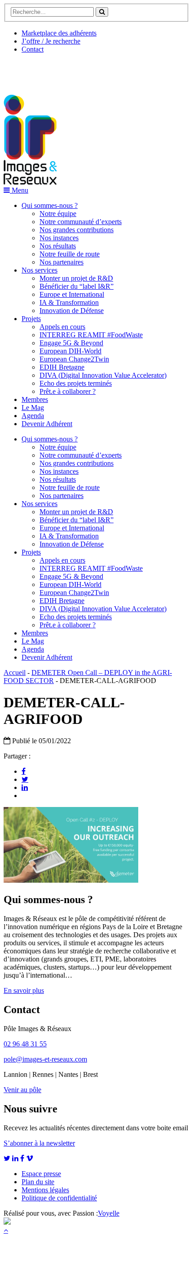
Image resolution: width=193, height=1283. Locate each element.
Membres (35, 399)
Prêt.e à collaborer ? (67, 391)
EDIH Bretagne (61, 367)
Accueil (15, 672)
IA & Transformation (69, 302)
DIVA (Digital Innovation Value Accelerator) (103, 375)
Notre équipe (57, 213)
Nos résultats (57, 246)
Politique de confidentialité (59, 1198)
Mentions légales (45, 1190)
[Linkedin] (25, 787)
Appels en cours (62, 327)
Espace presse (41, 1173)
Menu (19, 190)
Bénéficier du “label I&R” (76, 286)
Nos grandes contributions (76, 230)
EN (37, 70)
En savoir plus (24, 990)
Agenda (33, 415)
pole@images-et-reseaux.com (45, 1059)
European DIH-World (70, 351)
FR (70, 70)
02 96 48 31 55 (25, 1044)
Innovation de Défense (71, 310)
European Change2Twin (74, 359)
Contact (33, 49)
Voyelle (108, 1213)
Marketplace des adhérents (59, 33)
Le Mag (33, 407)
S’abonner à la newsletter (39, 1143)
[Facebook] (24, 771)
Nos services (39, 270)
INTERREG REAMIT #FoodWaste (91, 335)
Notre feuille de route (69, 254)
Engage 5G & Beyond (71, 343)
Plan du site (38, 1182)
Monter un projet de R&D (76, 278)
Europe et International (71, 294)
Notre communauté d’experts (80, 221)
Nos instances (59, 238)
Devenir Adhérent (47, 424)
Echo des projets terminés (75, 383)
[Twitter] (25, 779)
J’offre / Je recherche (51, 41)
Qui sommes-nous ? (50, 205)
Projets (31, 318)
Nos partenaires (61, 262)
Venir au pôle (22, 1089)
